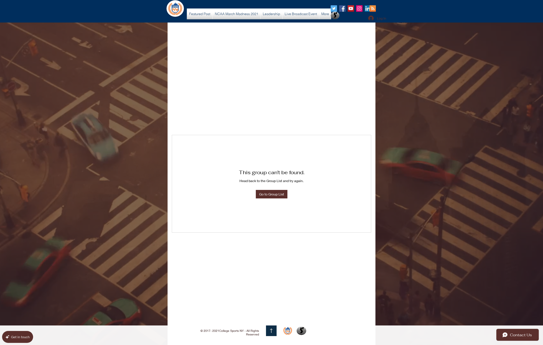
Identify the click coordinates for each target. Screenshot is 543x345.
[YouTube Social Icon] (351, 8)
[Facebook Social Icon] (342, 8)
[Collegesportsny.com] (334, 8)
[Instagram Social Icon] (359, 8)
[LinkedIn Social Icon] (368, 8)
